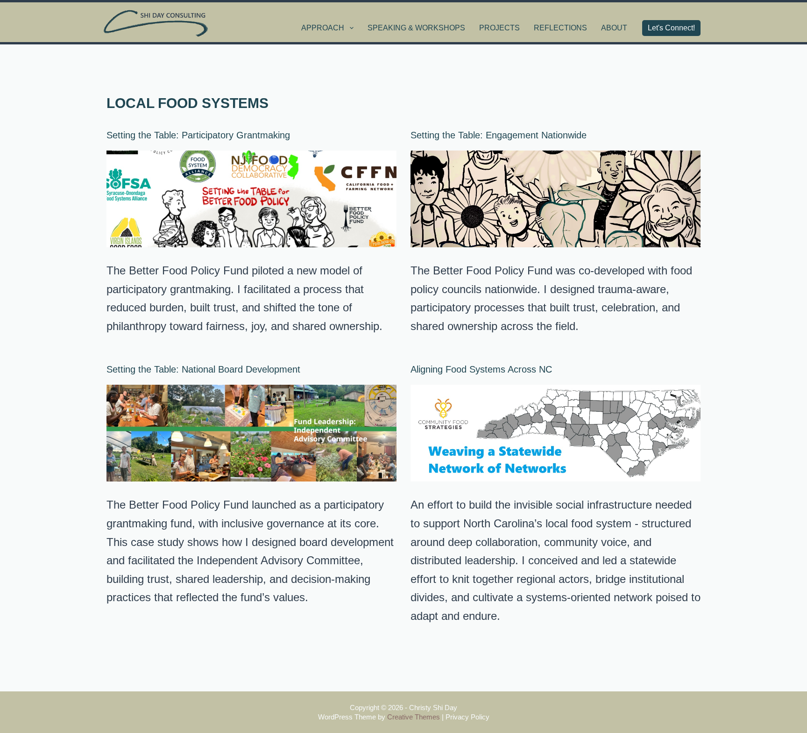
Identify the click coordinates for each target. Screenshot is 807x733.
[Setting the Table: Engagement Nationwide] (556, 199)
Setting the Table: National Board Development (203, 369)
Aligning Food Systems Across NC (481, 369)
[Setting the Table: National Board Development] (251, 433)
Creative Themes (413, 717)
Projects (499, 28)
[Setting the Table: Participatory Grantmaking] (251, 199)
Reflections (560, 28)
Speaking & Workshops (416, 28)
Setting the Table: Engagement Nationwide (499, 135)
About (614, 28)
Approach (322, 28)
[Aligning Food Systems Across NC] (556, 433)
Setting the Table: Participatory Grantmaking (198, 135)
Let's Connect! (671, 28)
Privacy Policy (467, 717)
